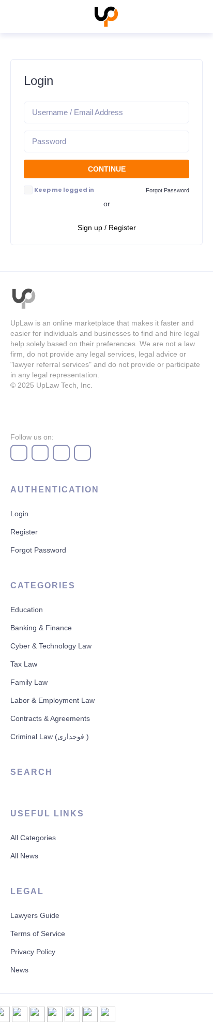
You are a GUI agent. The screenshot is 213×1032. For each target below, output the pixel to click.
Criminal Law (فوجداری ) (49, 736)
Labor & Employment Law (52, 700)
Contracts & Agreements (50, 718)
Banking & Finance (41, 628)
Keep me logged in (64, 190)
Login (19, 514)
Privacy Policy (32, 952)
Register (24, 532)
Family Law (29, 682)
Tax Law (23, 664)
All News (24, 856)
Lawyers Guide (34, 915)
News (19, 970)
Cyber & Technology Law (51, 646)
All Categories (33, 837)
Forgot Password (38, 550)
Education (26, 609)
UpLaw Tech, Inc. (64, 385)
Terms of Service (37, 933)
